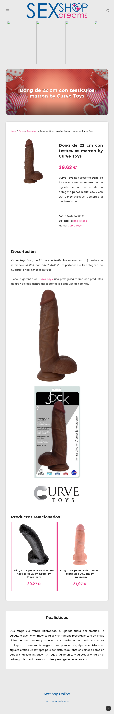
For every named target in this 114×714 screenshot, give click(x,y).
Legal (47, 701)
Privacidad (56, 701)
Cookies (65, 701)
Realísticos (32, 131)
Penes (22, 131)
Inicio (13, 131)
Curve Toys (75, 225)
